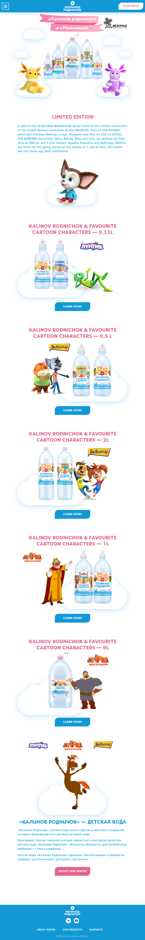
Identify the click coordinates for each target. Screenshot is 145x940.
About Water (46, 930)
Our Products (72, 930)
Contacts (96, 930)
